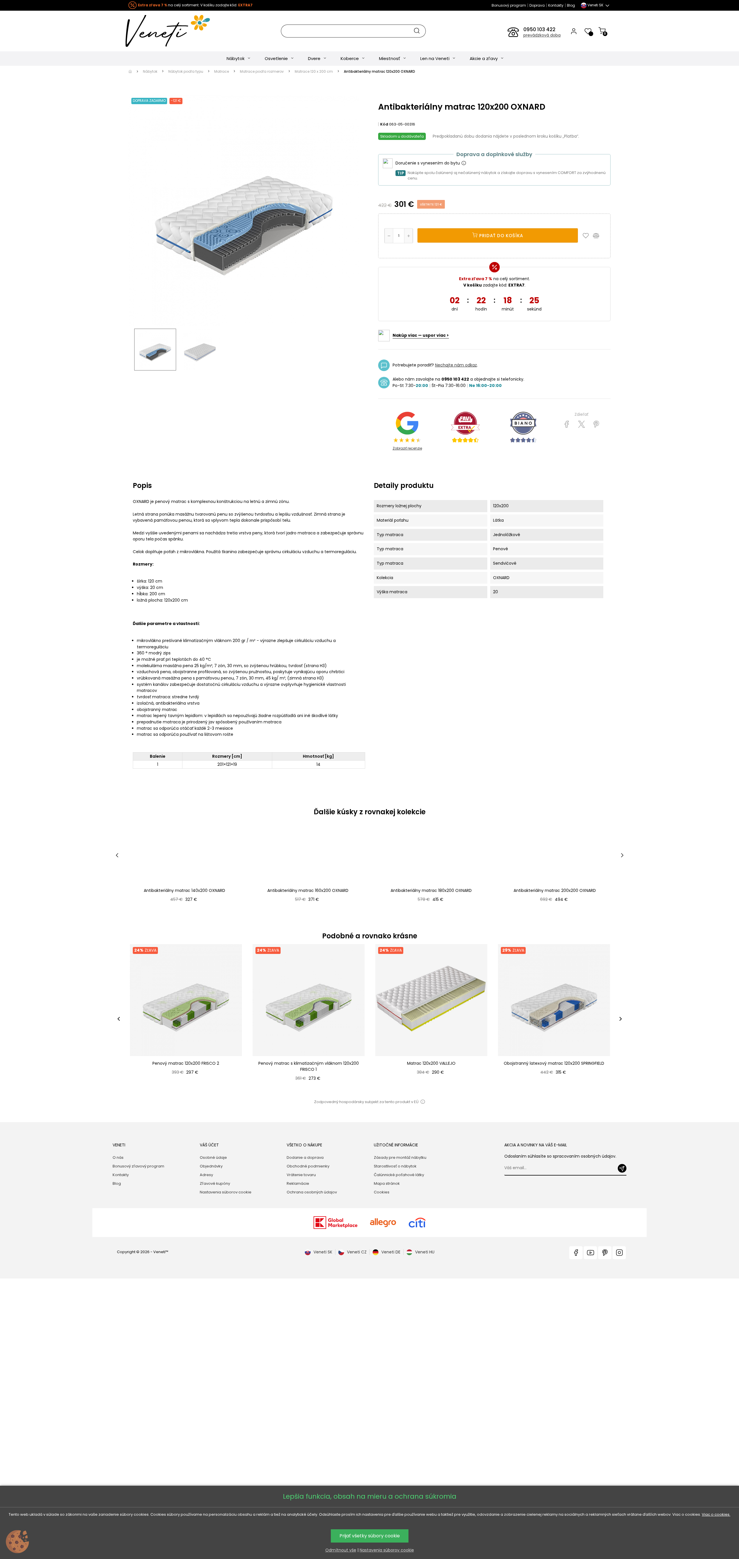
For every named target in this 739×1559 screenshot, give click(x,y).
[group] (185, 1018)
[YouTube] (590, 1252)
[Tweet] (581, 424)
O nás (118, 1157)
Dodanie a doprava (305, 1157)
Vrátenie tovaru (301, 1175)
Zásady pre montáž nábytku (400, 1157)
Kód (384, 124)
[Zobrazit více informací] (463, 163)
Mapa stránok (387, 1183)
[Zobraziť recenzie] (465, 427)
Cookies (381, 1192)
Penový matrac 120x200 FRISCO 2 (185, 1063)
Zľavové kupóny (215, 1183)
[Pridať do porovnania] (598, 235)
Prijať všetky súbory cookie (369, 1535)
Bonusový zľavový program (138, 1166)
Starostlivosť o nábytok (395, 1166)
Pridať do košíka (500, 236)
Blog (571, 5)
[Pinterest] (596, 424)
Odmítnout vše (340, 1550)
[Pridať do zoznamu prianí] (587, 235)
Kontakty (555, 5)
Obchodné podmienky (308, 1166)
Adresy (206, 1175)
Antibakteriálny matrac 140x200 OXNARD (184, 890)
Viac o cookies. (716, 1514)
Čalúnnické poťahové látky (399, 1175)
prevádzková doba (542, 35)
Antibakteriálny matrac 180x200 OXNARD (431, 890)
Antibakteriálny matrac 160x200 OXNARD (307, 890)
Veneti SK (322, 1252)
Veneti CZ (357, 1252)
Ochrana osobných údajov (312, 1192)
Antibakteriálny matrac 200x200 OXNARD (555, 890)
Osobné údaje (213, 1157)
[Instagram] (619, 1252)
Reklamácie (298, 1183)
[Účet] (574, 30)
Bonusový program (509, 5)
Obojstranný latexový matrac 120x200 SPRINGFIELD (554, 1063)
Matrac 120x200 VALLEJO (431, 1063)
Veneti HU (424, 1252)
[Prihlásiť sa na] (622, 1168)
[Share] (567, 424)
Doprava (537, 5)
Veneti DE (390, 1252)
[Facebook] (576, 1252)
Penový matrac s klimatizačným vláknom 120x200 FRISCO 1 (308, 1066)
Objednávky (211, 1166)
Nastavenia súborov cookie (225, 1192)
